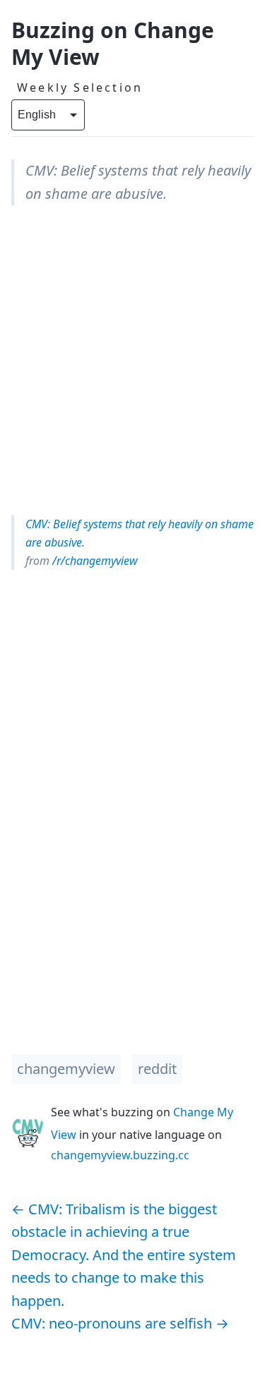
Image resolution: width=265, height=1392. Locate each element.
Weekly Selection (80, 87)
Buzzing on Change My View (112, 43)
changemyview (66, 1068)
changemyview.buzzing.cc (120, 1155)
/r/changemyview (93, 560)
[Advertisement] (132, 360)
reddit (157, 1068)
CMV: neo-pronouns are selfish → (120, 1323)
